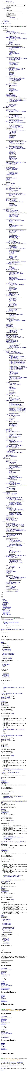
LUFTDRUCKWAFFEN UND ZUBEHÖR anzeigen (16, 70)
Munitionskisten (12, 257)
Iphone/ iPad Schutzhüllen (11, 335)
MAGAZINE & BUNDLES (15, 580)
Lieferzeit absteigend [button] (7, 658)
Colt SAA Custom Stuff (11, 494)
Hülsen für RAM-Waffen (14, 115)
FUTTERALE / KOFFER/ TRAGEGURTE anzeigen (14, 250)
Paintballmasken (12, 226)
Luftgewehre (11, 73)
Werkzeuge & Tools (13, 309)
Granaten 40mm (12, 52)
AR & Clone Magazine (14, 399)
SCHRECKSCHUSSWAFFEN (13, 37)
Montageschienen (12, 425)
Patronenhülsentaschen (13, 278)
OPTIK (5, 184)
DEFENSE (5, 166)
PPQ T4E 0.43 (9, 507)
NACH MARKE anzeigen (12, 538)
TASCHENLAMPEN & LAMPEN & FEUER (16, 229)
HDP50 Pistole (9, 515)
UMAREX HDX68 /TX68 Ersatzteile (17, 366)
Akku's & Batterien (13, 247)
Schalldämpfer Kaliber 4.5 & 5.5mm (16, 405)
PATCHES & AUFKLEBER (12, 319)
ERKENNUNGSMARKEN (12, 340)
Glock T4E (8, 496)
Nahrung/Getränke (10, 318)
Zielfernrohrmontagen (13, 424)
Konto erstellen (12, 17)
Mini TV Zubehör (12, 305)
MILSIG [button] (5, 665)
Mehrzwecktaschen (13, 277)
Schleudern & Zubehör (11, 95)
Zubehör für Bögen (13, 83)
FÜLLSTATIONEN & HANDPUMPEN (15, 529)
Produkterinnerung (4, 704)
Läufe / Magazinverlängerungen (15, 545)
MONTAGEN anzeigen (14, 421)
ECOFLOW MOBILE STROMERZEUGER (14, 346)
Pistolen (10, 41)
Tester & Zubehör (12, 206)
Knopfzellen (11, 203)
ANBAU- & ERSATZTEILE (15, 560)
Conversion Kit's (9, 451)
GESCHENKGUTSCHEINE (12, 294)
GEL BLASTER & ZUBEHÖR (13, 44)
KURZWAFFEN (12, 36)
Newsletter (3, 986)
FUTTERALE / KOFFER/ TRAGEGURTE (15, 248)
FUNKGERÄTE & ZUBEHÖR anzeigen (18, 243)
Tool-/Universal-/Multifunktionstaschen (17, 279)
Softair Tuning (12, 67)
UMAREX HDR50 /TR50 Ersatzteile (17, 363)
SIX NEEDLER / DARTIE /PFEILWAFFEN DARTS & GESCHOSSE (16, 163)
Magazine (11, 74)
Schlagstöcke (9, 170)
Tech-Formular (4, 981)
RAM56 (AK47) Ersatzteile (15, 378)
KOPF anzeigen (12, 462)
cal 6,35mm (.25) (12, 154)
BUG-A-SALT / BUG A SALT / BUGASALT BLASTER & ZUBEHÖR (18, 100)
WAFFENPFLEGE (10, 306)
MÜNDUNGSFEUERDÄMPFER (13, 436)
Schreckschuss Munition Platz (15, 146)
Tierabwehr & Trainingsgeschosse (16, 120)
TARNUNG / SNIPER (11, 313)
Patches (10, 321)
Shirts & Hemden (12, 472)
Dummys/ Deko (9, 324)
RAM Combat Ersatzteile (14, 376)
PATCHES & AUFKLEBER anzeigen (17, 320)
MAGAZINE (9, 394)
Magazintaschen (12, 274)
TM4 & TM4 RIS (12, 393)
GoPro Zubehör (12, 303)
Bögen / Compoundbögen (14, 80)
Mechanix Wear (12, 486)
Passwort (8, 13)
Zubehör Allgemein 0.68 (11, 455)
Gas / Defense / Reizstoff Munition (16, 143)
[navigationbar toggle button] (5, 26)
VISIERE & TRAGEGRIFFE (12, 447)
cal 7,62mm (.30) (12, 156)
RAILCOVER (9, 430)
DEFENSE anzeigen (10, 167)
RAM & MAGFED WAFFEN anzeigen (17, 33)
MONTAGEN (9, 420)
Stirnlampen (11, 233)
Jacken (10, 473)
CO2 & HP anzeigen (10, 523)
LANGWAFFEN (12, 35)
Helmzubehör (12, 268)
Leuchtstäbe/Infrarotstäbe (14, 236)
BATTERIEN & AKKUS (11, 200)
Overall (10, 471)
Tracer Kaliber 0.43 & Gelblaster (16, 407)
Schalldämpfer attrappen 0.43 (15, 503)
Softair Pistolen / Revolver (14, 59)
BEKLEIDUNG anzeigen (11, 460)
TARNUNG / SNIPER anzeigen (16, 314)
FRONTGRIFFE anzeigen (14, 415)
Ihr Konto (3, 996)
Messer (10, 86)
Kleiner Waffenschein (5, 988)
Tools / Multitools (12, 89)
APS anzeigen (12, 566)
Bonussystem (9, 1)
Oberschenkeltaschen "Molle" (15, 276)
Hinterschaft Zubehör (13, 444)
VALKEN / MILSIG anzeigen (15, 557)
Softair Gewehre (12, 60)
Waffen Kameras (12, 298)
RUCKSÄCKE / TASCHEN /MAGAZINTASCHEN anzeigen (16, 273)
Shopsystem (3, 1068)
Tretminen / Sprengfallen (14, 53)
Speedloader (11, 137)
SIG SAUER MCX (10, 588)
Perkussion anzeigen (13, 104)
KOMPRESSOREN (10, 531)
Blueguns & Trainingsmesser (12, 168)
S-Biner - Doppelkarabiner (14, 262)
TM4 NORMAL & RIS (11, 498)
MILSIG (10, 386)
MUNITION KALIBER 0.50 (12, 116)
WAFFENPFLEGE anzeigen (15, 308)
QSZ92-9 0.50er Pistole (11, 571)
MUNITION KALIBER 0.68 (12, 121)
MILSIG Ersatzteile (13, 357)
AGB (8, 1062)
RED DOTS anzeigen (13, 190)
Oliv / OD (11, 419)
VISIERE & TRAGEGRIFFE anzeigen (17, 449)
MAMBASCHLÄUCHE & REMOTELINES (16, 530)
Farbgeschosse (12, 112)
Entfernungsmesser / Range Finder (13, 187)
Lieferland (8, 5)
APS (7, 565)
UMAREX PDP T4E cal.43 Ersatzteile (17, 358)
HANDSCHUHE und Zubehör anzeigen (17, 484)
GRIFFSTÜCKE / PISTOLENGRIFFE (14, 452)
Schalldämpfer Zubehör (14, 413)
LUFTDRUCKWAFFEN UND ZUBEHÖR (15, 68)
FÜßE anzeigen (12, 488)
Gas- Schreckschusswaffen (6, 985)
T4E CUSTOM (6, 492)
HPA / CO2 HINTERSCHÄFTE (13, 528)
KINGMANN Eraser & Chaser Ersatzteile (18, 377)
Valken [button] (4, 666)
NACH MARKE (7, 536)
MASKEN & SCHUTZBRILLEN (13, 219)
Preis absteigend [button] (6, 647)
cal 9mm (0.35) (12, 157)
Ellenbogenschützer (13, 476)
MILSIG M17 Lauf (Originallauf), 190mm (10, 772)
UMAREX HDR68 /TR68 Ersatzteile (17, 365)
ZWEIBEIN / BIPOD (10, 432)
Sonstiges (8, 182)
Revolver (11, 42)
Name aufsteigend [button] (7, 649)
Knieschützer (11, 481)
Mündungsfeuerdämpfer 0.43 (15, 502)
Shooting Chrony (12, 293)
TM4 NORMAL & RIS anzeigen (16, 499)
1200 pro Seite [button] (6, 677)
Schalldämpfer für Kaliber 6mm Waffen (17, 408)
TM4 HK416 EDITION (11, 508)
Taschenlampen (12, 232)
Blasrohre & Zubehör (10, 94)
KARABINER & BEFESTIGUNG (13, 336)
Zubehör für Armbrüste (14, 81)
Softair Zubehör (12, 65)
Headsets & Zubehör (13, 246)
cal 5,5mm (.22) (12, 153)
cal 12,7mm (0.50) (13, 158)
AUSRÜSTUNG (7, 209)
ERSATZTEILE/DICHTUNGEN (13, 352)
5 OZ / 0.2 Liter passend (14, 442)
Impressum (3, 983)
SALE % (5, 28)
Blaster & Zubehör (13, 101)
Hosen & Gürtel (12, 482)
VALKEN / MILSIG (10, 556)
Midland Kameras (12, 299)
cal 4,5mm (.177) (12, 152)
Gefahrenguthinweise (5, 974)
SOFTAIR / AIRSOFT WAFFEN (13, 57)
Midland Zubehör (12, 301)
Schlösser (11, 255)
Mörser (10, 54)
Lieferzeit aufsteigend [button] (8, 656)
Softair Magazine (12, 63)
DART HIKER (12, 554)
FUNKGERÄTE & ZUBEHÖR (13, 242)
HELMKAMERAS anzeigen (15, 297)
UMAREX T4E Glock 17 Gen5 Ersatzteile (18, 367)
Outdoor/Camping (10, 342)
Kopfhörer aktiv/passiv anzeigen (16, 329)
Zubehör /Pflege (12, 75)
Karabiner (11, 258)
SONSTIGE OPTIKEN (11, 199)
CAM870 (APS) (9, 539)
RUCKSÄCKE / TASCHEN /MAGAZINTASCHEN (12, 270)
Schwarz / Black (12, 416)
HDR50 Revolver (10, 517)
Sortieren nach (4, 660)
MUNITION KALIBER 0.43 (12, 110)
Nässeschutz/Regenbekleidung (15, 477)
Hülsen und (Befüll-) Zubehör (15, 544)
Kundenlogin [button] (6, 8)
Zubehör (10, 43)
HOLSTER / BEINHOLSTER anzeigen (17, 212)
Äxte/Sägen (11, 91)
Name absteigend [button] (7, 650)
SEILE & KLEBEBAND (11, 332)
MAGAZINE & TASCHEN (15, 559)
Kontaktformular (4, 984)
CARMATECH (12, 392)
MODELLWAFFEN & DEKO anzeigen (17, 98)
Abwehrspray (9, 175)
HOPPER (8, 454)
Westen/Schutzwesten (13, 475)
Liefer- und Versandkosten (6, 969)
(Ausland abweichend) (5, 697)
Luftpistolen (11, 72)
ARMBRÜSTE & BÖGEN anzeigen (17, 78)
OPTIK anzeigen (9, 185)
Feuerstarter (11, 240)
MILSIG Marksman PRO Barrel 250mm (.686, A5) (12, 693)
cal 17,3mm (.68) (12, 159)
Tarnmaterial (11, 315)
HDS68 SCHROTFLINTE (12, 518)
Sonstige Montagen (13, 426)
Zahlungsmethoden (5, 989)
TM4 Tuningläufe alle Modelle (15, 504)
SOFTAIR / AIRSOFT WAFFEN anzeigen (18, 58)
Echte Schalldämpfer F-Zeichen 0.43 (16, 500)
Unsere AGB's (4, 971)
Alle (4, 599)
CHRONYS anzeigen (13, 292)
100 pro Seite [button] (6, 673)
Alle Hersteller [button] (6, 664)
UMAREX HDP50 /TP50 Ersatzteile (17, 362)
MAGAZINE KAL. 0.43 (14, 398)
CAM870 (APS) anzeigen (14, 540)
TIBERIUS (11, 390)
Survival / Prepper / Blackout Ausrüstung (17, 347)
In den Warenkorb (4, 716)
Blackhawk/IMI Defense (14, 214)
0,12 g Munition (12, 131)
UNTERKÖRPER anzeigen (15, 479)
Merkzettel (5, 20)
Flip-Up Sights (12, 450)
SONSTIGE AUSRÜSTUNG (12, 259)
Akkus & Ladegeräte (13, 64)
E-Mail (7, 11)
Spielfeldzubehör (9, 311)
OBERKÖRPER (9, 468)
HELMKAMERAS (10, 295)
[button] (8, 3)
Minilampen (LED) (13, 237)
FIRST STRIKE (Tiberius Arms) (13, 582)
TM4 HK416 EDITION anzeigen (16, 509)
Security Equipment (10, 174)
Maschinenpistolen (13, 39)
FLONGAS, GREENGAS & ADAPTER (15, 526)
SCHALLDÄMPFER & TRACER (13, 400)
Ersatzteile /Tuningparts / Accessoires (17, 542)
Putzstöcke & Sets (12, 310)
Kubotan (8, 179)
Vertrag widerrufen (5, 1002)
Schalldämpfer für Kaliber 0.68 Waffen (17, 411)
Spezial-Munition (12, 135)
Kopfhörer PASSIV (13, 331)
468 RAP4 (8, 572)
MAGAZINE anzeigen (14, 395)
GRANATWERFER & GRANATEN (14, 46)
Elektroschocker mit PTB (11, 178)
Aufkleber (11, 322)
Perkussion (8, 102)
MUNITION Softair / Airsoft (12, 128)
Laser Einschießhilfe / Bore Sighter (13, 188)
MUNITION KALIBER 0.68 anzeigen (17, 122)
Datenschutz (3, 972)
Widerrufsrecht (4, 968)
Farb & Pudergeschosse (14, 119)
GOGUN (8, 546)
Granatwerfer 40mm (13, 49)
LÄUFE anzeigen (12, 383)
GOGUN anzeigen (13, 547)
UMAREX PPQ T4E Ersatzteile (16, 368)
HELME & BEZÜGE (11, 263)
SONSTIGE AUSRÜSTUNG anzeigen (17, 261)
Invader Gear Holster (13, 216)
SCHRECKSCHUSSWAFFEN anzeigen (18, 38)
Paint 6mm (11, 138)
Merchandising (9, 325)
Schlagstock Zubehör (13, 173)
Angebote (3, 999)
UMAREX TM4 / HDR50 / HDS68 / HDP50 (16, 555)
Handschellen (9, 180)
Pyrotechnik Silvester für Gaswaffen (16, 145)
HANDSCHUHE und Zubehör (13, 483)
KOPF (7, 461)
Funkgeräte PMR (12, 245)
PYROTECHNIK (10, 161)
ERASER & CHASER (11, 586)
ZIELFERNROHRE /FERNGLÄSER (14, 193)
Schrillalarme (9, 177)
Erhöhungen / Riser (13, 423)
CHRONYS (8, 290)
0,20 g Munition (12, 132)
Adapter (10, 435)
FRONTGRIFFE (9, 414)
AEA (10, 549)
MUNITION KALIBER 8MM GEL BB (15, 127)
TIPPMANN (11, 387)
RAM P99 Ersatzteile (13, 373)
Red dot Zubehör (12, 191)
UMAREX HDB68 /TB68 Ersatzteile (17, 361)
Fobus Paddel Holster (13, 215)
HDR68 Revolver (10, 505)
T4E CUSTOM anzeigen (11, 493)
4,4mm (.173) (12, 151)
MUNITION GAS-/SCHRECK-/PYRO (14, 140)
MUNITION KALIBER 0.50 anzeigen (17, 117)
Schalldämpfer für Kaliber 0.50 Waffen (17, 410)
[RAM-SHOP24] (6, 23)
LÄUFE (8, 382)
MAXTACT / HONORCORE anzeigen (17, 577)
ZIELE (4, 457)
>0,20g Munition (12, 133)
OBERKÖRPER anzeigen (14, 470)
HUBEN (11, 550)
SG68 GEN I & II (10, 519)
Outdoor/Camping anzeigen (15, 344)
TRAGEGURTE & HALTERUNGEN (14, 445)
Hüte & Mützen (12, 463)
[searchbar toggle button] (22, 26)
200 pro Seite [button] (6, 674)
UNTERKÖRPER (10, 478)
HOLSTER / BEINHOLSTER (12, 211)
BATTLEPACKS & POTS (14, 126)
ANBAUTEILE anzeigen (11, 351)
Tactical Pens (11, 88)
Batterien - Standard (13, 205)
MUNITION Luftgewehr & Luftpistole (14, 147)
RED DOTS (8, 189)
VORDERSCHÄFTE (11, 439)
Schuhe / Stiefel (12, 489)
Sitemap (2, 973)
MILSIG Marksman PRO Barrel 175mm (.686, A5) (12, 735)
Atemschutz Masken (13, 222)
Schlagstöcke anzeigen (13, 172)
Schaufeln (11, 93)
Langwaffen (11, 253)
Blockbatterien (12, 204)
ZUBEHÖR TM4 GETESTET (13, 431)
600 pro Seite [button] (6, 676)
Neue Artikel (3, 998)
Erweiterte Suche (9, 619)
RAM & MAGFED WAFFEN (12, 32)
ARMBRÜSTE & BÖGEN (12, 77)
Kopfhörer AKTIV (13, 330)
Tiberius (10, 397)
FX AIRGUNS (12, 552)
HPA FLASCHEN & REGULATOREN (15, 524)
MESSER (8, 84)
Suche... (22, 618)
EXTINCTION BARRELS (15, 384)
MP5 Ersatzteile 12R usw (14, 379)
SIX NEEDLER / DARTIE (15, 551)
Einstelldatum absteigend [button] (8, 654)
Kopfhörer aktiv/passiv (11, 327)
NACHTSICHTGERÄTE (11, 198)
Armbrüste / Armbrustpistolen (15, 79)
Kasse (2, 997)
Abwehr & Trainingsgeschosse (15, 114)
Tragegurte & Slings (13, 256)
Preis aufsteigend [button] (7, 645)
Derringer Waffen (12, 105)
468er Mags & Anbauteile (11, 446)
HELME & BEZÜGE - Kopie (15, 465)
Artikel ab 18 (3, 976)
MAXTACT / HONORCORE (12, 576)
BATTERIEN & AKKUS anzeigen (16, 201)
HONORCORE (12, 388)
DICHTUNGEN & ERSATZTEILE (14, 533)
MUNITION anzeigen (11, 109)
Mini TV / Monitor (13, 304)
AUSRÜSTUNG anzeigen (12, 210)
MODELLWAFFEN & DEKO (12, 96)
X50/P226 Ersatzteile (13, 372)
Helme (10, 266)
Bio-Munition (12, 136)
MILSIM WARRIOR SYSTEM (16, 225)
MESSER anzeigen (13, 85)
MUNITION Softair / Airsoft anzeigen (17, 130)
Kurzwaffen (11, 252)
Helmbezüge (11, 267)
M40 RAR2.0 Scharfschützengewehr (14, 497)
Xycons (2, 1069)
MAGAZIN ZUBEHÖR (11, 437)
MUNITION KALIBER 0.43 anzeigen (17, 111)
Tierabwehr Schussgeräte (11, 169)
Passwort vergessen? (13, 18)
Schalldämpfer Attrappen (14, 62)
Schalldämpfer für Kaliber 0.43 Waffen (17, 409)
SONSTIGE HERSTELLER (12, 589)
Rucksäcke (11, 280)
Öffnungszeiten (4, 1001)
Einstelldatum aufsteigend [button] (8, 653)
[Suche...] (16, 618)
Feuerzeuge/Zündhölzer (14, 238)
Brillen (10, 224)
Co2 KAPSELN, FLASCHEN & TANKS (15, 525)
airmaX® (8, 573)
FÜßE (7, 487)
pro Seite (2, 680)
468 (9, 389)
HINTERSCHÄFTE (10, 440)
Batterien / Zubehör (13, 235)
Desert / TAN (12, 418)
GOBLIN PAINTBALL (11, 583)
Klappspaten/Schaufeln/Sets (12, 334)
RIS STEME (9, 429)
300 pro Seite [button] (6, 675)
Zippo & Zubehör (12, 241)
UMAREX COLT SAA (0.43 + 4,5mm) (17, 360)
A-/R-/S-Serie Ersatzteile (14, 381)
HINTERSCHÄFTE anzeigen (15, 441)
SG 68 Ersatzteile (12, 374)
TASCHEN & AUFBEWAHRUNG (14, 534)
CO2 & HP (5, 521)
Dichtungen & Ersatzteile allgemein (16, 356)
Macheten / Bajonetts (13, 90)
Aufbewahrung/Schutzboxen (12, 341)
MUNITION (6, 107)
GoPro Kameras (12, 300)
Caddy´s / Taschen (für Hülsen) (15, 541)
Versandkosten (13, 1064)
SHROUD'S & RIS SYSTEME (15, 562)
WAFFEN (5, 30)
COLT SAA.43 (9, 568)
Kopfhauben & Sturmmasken (15, 467)
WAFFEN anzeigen (10, 31)
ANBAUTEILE (6, 350)
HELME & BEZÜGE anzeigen (15, 264)
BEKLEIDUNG (6, 458)
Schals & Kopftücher (13, 466)
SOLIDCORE (9, 570)
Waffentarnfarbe (12, 316)
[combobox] (4, 643)
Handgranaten (12, 51)
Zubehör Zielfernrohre (13, 196)
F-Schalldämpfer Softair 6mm (15, 404)
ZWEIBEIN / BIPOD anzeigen (15, 434)
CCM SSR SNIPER (10, 587)
